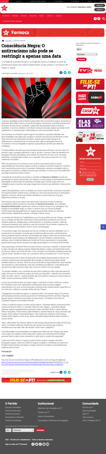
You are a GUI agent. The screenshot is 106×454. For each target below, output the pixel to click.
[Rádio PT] (90, 103)
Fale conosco (87, 417)
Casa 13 (89, 1)
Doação (58, 16)
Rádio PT (102, 1)
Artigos (24, 16)
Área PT (85, 414)
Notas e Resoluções (46, 416)
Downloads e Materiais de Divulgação (53, 420)
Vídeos (41, 16)
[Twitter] (36, 444)
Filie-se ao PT (87, 407)
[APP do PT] (90, 141)
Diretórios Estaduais (13, 420)
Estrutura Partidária (13, 407)
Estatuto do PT (44, 412)
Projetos (33, 16)
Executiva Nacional (13, 411)
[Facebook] (95, 18)
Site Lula (19, 1)
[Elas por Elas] (90, 128)
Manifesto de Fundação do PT (50, 408)
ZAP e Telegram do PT (91, 420)
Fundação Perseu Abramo (38, 1)
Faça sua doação (89, 411)
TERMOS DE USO (91, 175)
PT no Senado (75, 1)
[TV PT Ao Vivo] (90, 76)
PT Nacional (4, 1)
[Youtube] (47, 444)
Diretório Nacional (12, 414)
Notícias (15, 16)
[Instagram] (98, 18)
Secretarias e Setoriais (14, 417)
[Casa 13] (90, 115)
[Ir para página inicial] (3, 41)
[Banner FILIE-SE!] (90, 89)
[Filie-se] (36, 381)
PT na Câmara (58, 1)
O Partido (5, 16)
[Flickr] (43, 444)
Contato (50, 16)
